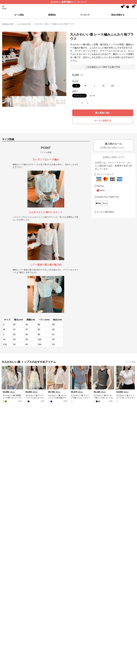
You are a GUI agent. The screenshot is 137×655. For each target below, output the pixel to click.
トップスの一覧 (23, 24)
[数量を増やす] (87, 103)
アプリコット (79, 96)
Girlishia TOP (7, 24)
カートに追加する (102, 120)
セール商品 (19, 15)
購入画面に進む (102, 113)
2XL (112, 86)
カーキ (92, 96)
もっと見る (130, 362)
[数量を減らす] (76, 103)
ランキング (85, 15)
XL (103, 86)
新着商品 (52, 15)
